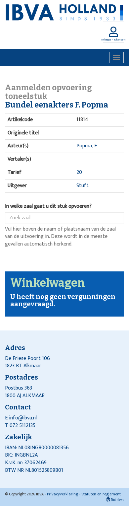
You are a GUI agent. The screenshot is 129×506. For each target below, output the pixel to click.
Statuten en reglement (101, 494)
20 (79, 172)
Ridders (117, 499)
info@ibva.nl (23, 417)
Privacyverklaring (62, 494)
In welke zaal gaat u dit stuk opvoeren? (48, 206)
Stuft (82, 185)
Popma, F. (87, 145)
